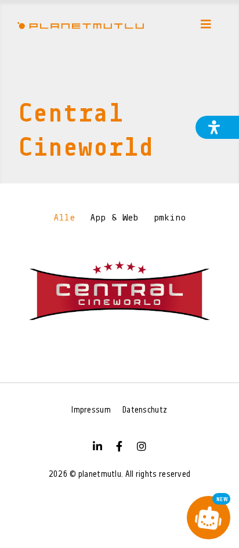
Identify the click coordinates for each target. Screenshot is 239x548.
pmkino (170, 218)
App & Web (114, 218)
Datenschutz (144, 410)
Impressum (91, 410)
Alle (64, 218)
